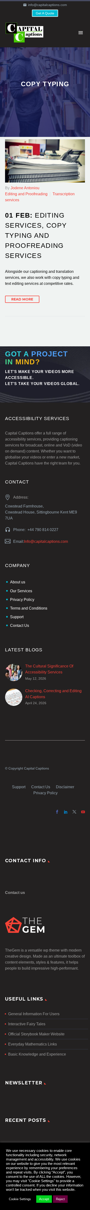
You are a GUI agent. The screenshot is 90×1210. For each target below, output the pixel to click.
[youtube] (83, 812)
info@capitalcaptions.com (47, 5)
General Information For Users (34, 1014)
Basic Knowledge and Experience (37, 1054)
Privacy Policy (45, 793)
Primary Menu (80, 32)
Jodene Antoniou (25, 188)
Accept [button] (44, 1199)
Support (18, 787)
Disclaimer (65, 787)
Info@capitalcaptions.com (46, 541)
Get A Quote (45, 13)
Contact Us (40, 787)
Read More (22, 299)
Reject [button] (60, 1199)
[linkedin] (66, 812)
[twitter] (74, 812)
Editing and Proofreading (26, 194)
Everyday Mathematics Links (32, 1044)
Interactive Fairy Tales (26, 1024)
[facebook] (57, 812)
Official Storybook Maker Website (36, 1034)
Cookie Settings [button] (20, 1199)
